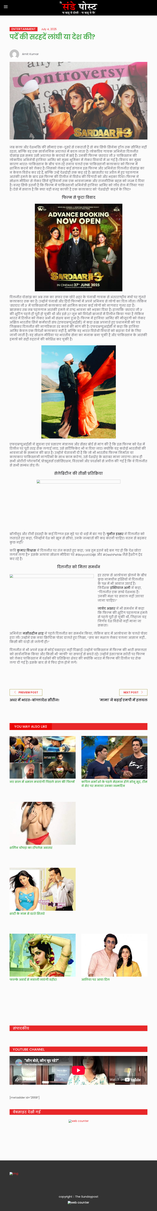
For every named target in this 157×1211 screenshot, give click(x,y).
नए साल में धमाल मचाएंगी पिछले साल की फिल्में (42, 782)
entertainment (23, 29)
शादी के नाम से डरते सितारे (27, 914)
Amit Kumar (30, 54)
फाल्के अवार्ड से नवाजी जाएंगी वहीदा (33, 980)
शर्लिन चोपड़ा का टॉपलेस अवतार (32, 848)
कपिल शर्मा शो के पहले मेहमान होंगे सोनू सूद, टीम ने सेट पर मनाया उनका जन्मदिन (114, 784)
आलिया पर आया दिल (95, 980)
